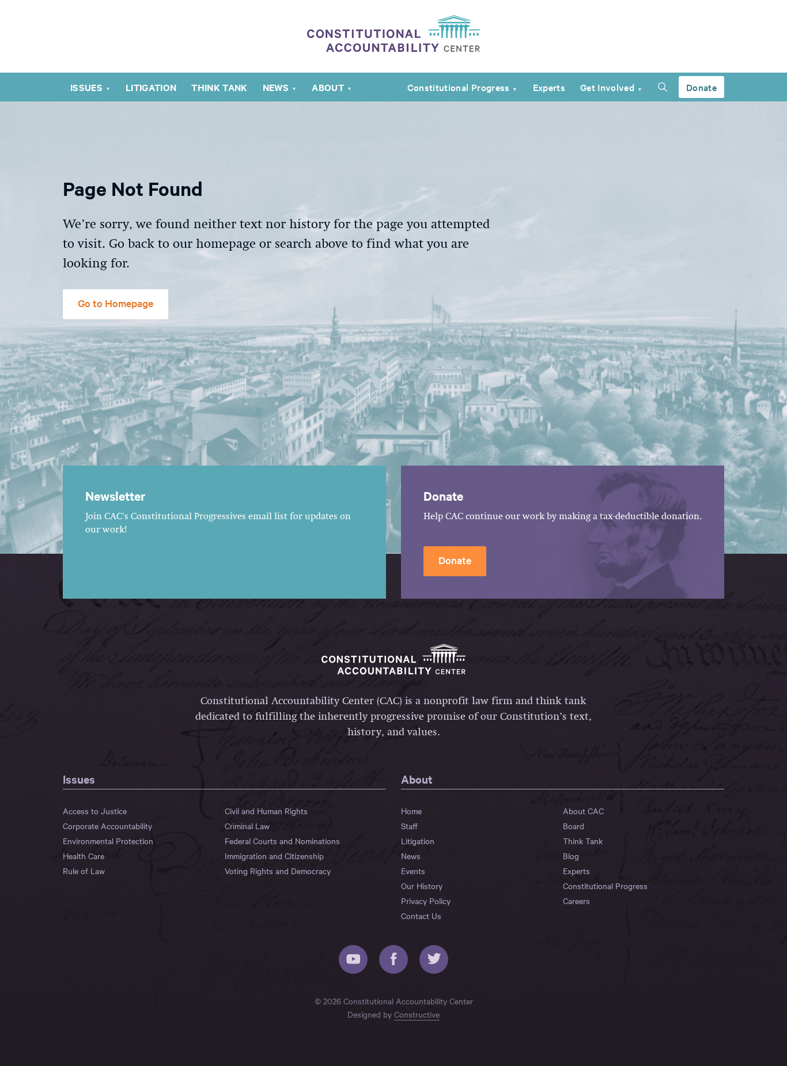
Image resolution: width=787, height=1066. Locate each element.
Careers (576, 900)
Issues (86, 87)
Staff (409, 825)
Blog (571, 855)
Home (411, 810)
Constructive (417, 1014)
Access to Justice (95, 810)
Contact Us (421, 915)
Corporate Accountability (107, 825)
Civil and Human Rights (266, 810)
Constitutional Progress (458, 87)
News (276, 87)
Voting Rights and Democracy (278, 870)
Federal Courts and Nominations (282, 840)
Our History (421, 885)
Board (573, 825)
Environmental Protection (108, 840)
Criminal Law (247, 825)
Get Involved (607, 87)
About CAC (583, 810)
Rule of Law (84, 870)
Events (413, 870)
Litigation (151, 87)
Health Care (83, 855)
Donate (701, 87)
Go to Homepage (115, 302)
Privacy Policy (426, 900)
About (328, 87)
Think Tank (219, 87)
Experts (549, 87)
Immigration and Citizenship (274, 855)
